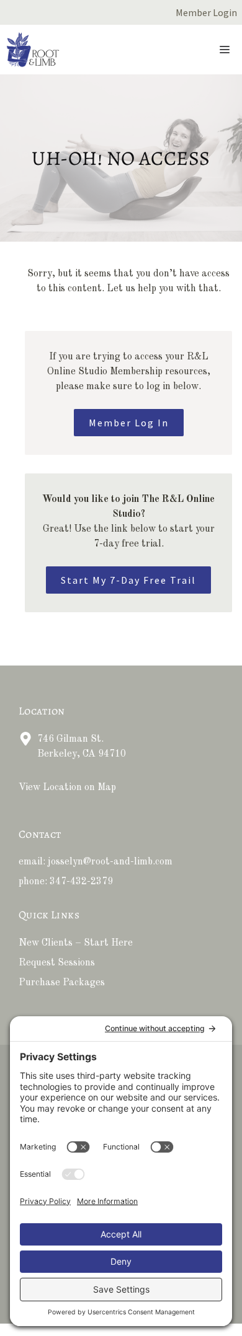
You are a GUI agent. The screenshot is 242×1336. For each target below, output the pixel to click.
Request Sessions (57, 963)
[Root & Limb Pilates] (33, 49)
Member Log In (129, 422)
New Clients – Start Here (76, 943)
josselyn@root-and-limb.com (110, 862)
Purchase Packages (62, 983)
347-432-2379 (81, 882)
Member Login (206, 12)
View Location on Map (67, 788)
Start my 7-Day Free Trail (128, 580)
